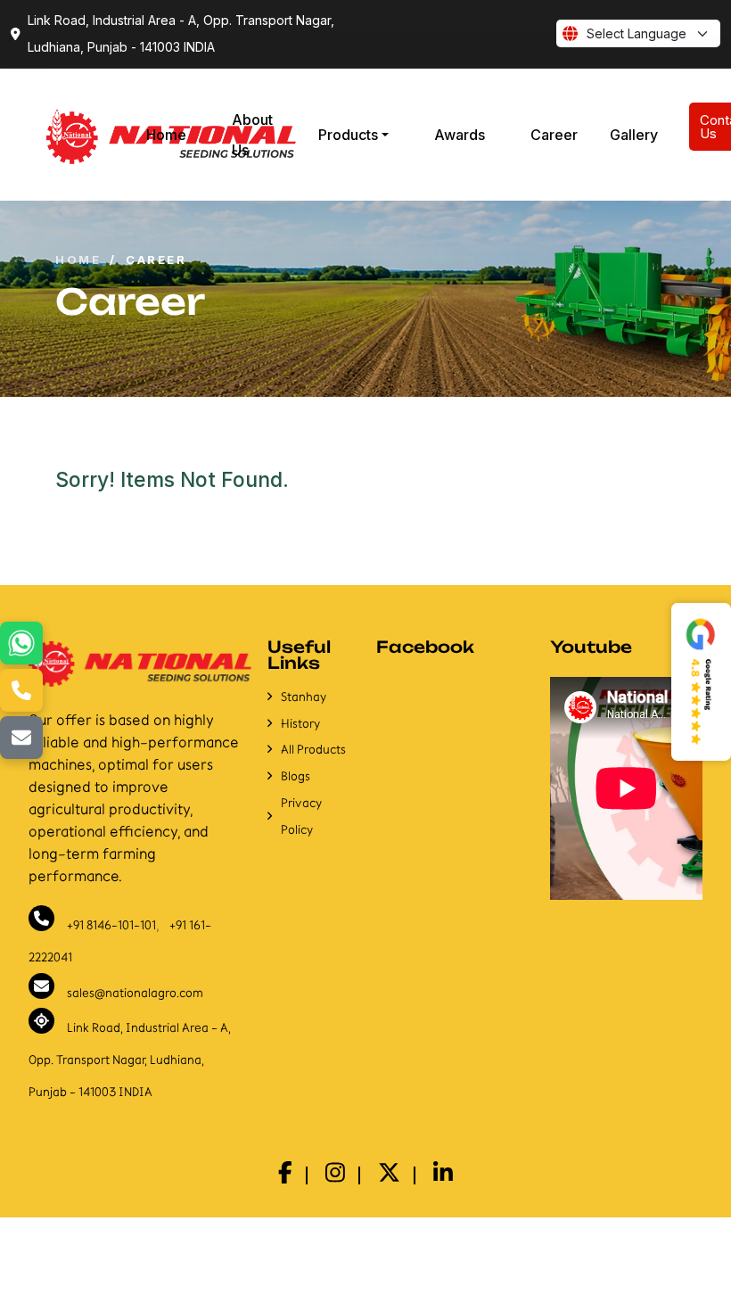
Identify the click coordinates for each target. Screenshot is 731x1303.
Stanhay (303, 697)
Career (554, 135)
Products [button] (348, 135)
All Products (313, 749)
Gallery (634, 135)
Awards (459, 135)
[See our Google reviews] (701, 682)
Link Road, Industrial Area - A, (130, 1059)
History (300, 723)
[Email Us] (21, 737)
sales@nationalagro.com (135, 992)
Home (166, 135)
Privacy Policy (301, 816)
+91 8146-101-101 (111, 925)
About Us (252, 135)
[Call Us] (21, 690)
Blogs (295, 776)
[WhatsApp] (21, 643)
